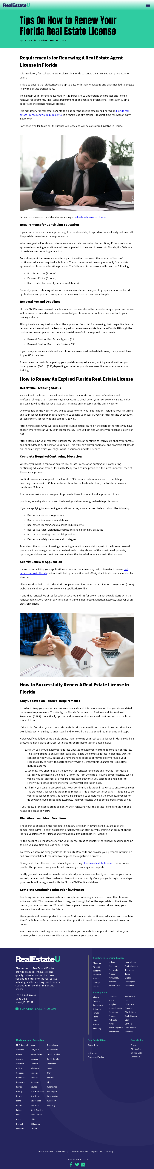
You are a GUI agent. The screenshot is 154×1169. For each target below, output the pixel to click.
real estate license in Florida (90, 217)
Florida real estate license (97, 863)
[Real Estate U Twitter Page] (77, 1166)
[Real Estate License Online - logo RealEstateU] (74, 5)
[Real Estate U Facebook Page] (71, 1166)
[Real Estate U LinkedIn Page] (83, 1166)
